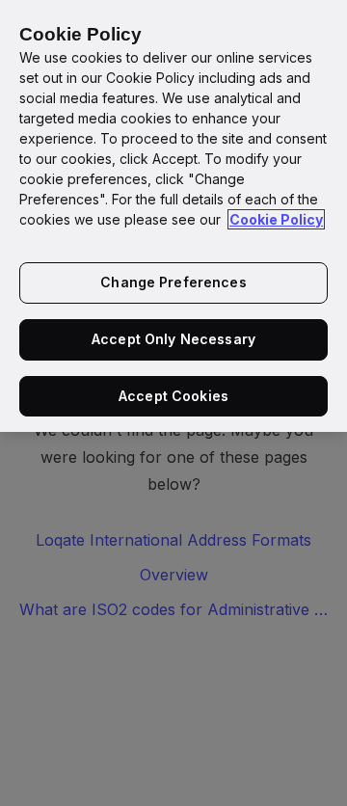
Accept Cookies (173, 396)
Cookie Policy (276, 219)
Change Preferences (173, 282)
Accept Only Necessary (173, 339)
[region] (173, 216)
